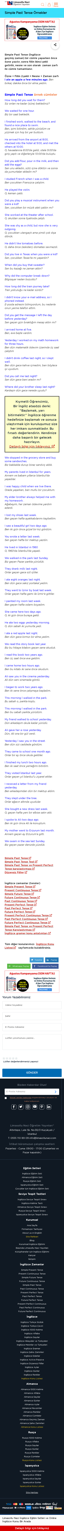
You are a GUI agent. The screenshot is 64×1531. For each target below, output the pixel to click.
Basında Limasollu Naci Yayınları (32, 1248)
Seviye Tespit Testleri (32, 1194)
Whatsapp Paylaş (20, 966)
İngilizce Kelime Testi (32, 1203)
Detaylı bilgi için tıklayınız (32, 1528)
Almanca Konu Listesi (32, 1427)
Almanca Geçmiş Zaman (32, 1420)
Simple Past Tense (16, 858)
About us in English (32, 1233)
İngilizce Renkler (32, 1375)
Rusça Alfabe (32, 1442)
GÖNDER (32, 1073)
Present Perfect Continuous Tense (27, 915)
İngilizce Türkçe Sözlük (32, 1322)
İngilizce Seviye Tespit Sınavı (32, 1200)
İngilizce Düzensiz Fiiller (32, 1364)
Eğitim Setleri (32, 1168)
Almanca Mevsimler (32, 1408)
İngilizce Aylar (32, 1367)
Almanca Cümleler (32, 1416)
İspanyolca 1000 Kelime (32, 1471)
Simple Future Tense (18, 894)
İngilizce (32, 1317)
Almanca (32, 1384)
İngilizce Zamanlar (32, 1264)
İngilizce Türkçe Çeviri (32, 1326)
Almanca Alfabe (32, 1393)
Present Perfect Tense (19, 905)
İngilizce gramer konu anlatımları (26, 933)
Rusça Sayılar (32, 1446)
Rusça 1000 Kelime (32, 1438)
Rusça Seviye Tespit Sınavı (32, 1211)
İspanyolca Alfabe (32, 1475)
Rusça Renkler (32, 1453)
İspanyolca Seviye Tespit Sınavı (32, 1215)
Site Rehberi (32, 1237)
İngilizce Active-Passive (32, 1360)
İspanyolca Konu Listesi (32, 1486)
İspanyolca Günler (32, 1483)
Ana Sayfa (32, 1226)
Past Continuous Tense (19, 901)
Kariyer (32, 1255)
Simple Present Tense (18, 887)
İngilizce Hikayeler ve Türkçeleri (32, 1341)
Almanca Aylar (32, 1405)
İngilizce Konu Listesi (32, 1379)
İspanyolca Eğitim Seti (32, 1185)
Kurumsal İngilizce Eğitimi (32, 1244)
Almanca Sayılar (32, 1397)
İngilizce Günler (32, 1371)
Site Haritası (32, 1493)
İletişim (32, 1259)
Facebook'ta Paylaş (47, 966)
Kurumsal (32, 1220)
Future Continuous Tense (21, 897)
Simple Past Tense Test (19, 862)
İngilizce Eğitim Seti (32, 1174)
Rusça (32, 1432)
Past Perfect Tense (17, 908)
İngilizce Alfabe (32, 1334)
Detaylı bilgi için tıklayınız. (30, 446)
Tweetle (38, 960)
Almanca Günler (32, 1401)
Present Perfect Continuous (32, 1304)
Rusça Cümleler (32, 1457)
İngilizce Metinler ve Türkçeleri (32, 1345)
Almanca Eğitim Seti (32, 1177)
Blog (32, 1241)
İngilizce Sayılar (32, 1337)
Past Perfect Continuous (32, 1308)
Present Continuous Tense (21, 890)
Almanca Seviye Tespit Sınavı (32, 1207)
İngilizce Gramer (32, 1349)
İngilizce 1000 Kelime (32, 1330)
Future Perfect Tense (18, 912)
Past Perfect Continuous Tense (25, 919)
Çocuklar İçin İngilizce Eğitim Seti (32, 1189)
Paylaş (53, 960)
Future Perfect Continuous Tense (26, 922)
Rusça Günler (32, 1449)
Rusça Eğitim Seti (32, 1181)
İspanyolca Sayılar (32, 1479)
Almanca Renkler (32, 1412)
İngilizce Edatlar (32, 1356)
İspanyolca (32, 1465)
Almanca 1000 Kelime (32, 1390)
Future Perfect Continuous (32, 1312)
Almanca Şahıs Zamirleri (32, 1423)
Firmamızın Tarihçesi (32, 1229)
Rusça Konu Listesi (32, 1460)
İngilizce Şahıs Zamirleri (32, 1352)
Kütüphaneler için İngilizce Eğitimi (32, 1252)
